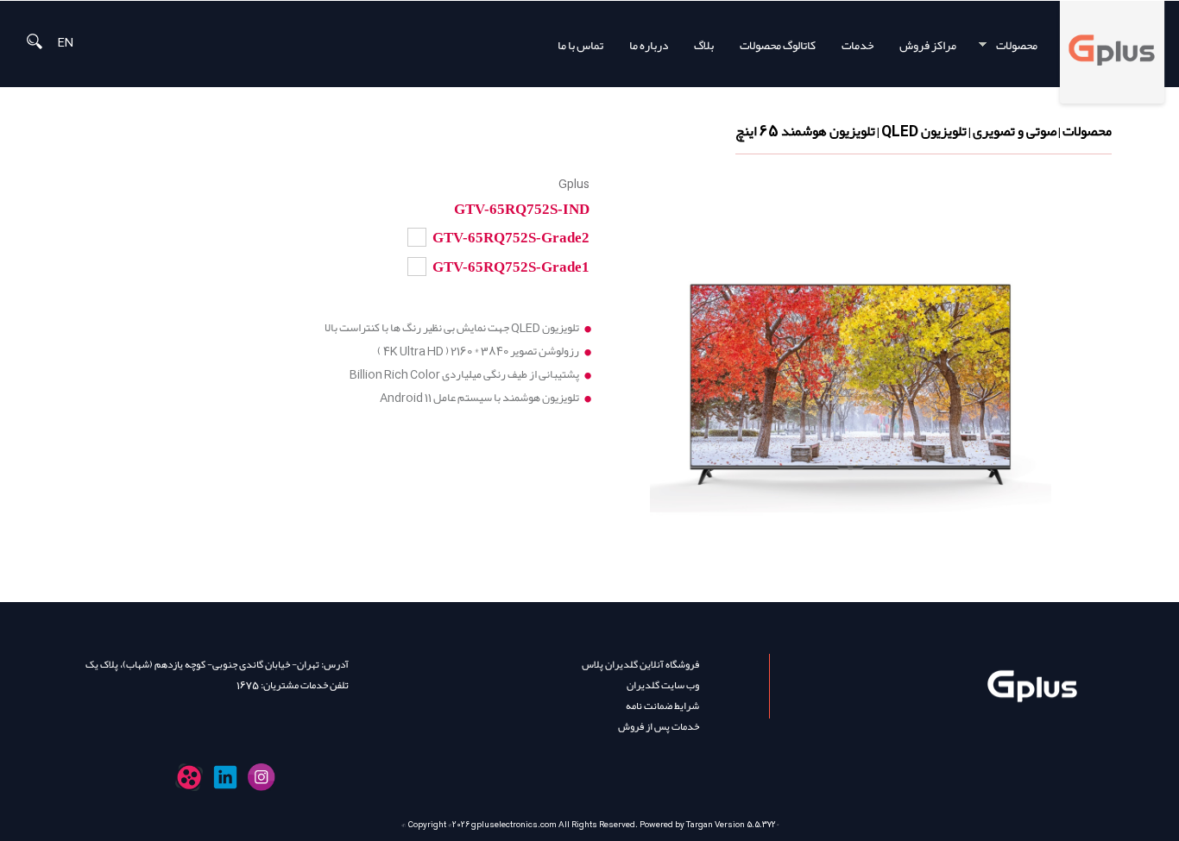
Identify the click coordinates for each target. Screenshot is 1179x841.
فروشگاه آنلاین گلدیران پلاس (640, 664)
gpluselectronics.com (514, 824)
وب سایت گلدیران (663, 685)
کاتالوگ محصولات (778, 45)
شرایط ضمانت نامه (662, 705)
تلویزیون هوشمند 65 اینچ (805, 131)
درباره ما (648, 45)
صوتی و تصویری (1014, 131)
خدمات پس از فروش (658, 726)
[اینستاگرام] (261, 777)
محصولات (1023, 45)
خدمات (857, 45)
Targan (699, 824)
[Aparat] (189, 777)
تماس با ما (580, 45)
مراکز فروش (927, 45)
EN (65, 41)
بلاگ (704, 45)
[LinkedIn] (225, 777)
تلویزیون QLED (924, 131)
